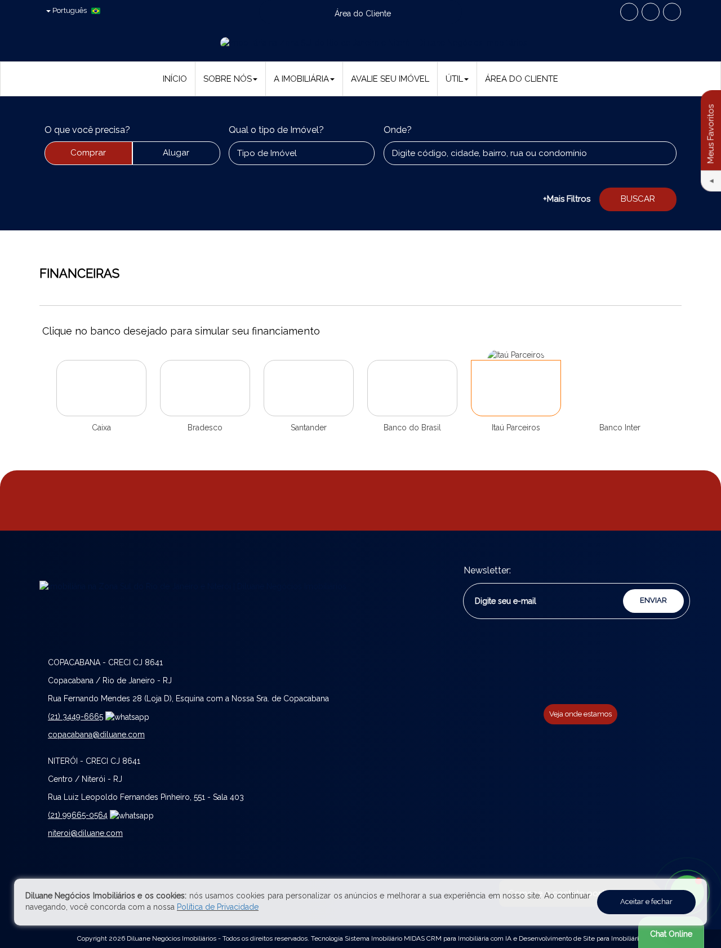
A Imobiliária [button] (301, 79)
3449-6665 (75, 716)
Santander (309, 427)
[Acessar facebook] (629, 12)
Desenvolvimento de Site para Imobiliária (580, 938)
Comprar (88, 153)
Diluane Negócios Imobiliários (171, 938)
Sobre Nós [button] (227, 79)
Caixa (101, 427)
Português (69, 10)
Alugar (176, 153)
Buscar (638, 199)
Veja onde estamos (580, 714)
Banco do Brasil (412, 427)
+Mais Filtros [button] (566, 199)
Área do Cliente (521, 79)
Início (175, 79)
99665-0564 (78, 815)
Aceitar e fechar (646, 901)
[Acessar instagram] (672, 12)
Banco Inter (619, 427)
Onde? (398, 129)
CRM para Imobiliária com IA (468, 938)
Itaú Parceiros (516, 427)
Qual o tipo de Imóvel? (276, 129)
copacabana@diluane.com (96, 734)
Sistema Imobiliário (373, 938)
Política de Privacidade (218, 906)
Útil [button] (454, 79)
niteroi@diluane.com (85, 833)
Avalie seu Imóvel (390, 79)
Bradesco (205, 427)
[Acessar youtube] (651, 12)
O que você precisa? (87, 129)
